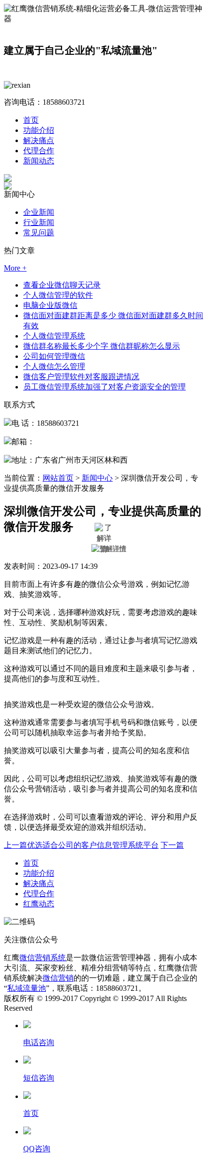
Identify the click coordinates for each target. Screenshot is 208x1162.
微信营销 (58, 978)
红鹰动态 (38, 904)
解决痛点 (38, 140)
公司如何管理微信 (54, 356)
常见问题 (38, 232)
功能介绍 (38, 130)
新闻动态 (38, 161)
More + (15, 268)
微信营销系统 (42, 957)
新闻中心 (97, 478)
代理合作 (38, 150)
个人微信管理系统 (54, 336)
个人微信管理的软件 (58, 295)
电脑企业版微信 (50, 305)
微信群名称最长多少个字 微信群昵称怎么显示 (101, 346)
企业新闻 (38, 212)
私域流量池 (26, 988)
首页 (31, 120)
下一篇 (172, 845)
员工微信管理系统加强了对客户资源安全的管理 (104, 387)
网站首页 (58, 478)
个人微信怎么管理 (54, 366)
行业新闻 (38, 222)
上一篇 (81, 845)
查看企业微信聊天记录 (62, 285)
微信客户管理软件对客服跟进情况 (81, 376)
